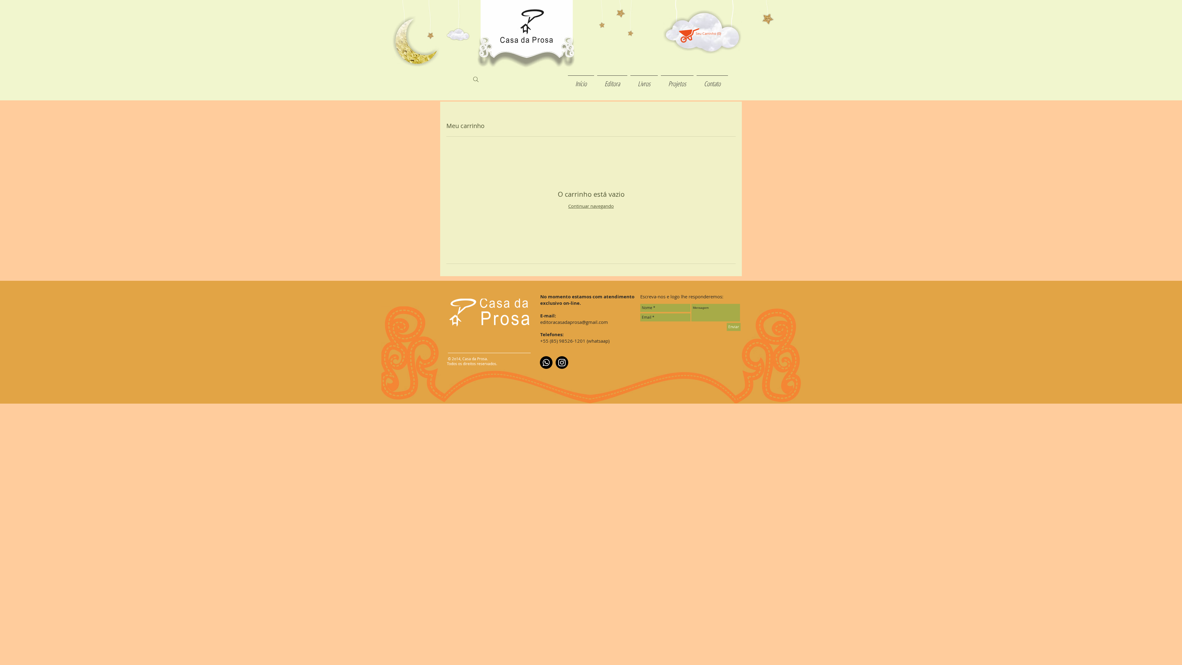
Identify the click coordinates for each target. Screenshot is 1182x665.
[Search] (475, 79)
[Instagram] (562, 362)
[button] (711, 34)
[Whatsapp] (546, 362)
